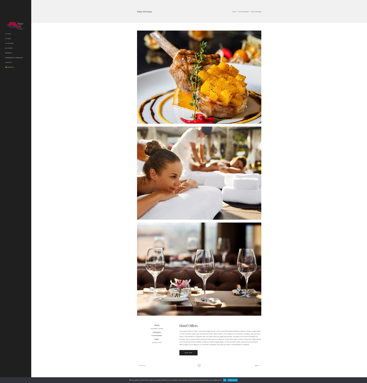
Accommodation (243, 12)
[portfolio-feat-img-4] (199, 269)
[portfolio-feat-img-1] (199, 77)
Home (234, 12)
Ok (225, 380)
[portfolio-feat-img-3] (199, 173)
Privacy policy (232, 380)
